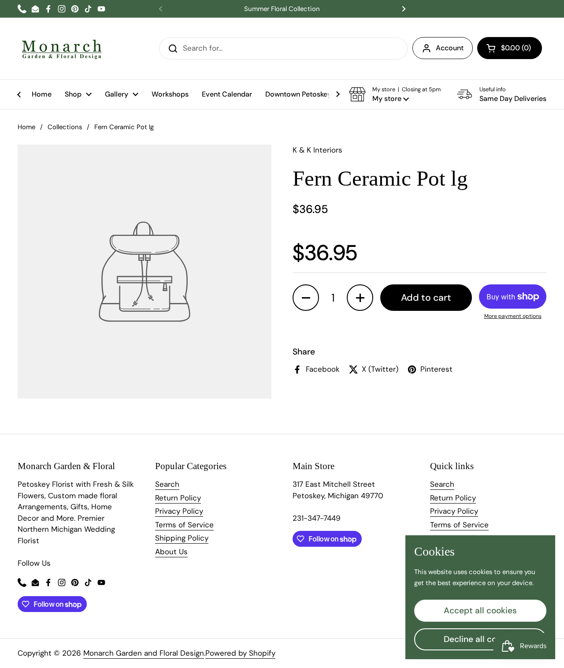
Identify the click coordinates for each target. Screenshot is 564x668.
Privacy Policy (179, 511)
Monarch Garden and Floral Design (143, 653)
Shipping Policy (181, 538)
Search (167, 484)
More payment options (513, 316)
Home (26, 127)
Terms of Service (184, 525)
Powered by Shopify (240, 653)
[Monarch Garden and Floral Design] (62, 48)
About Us (171, 551)
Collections (65, 127)
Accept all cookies (480, 610)
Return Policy (178, 498)
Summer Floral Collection (282, 9)
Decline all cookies (480, 639)
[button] (509, 48)
